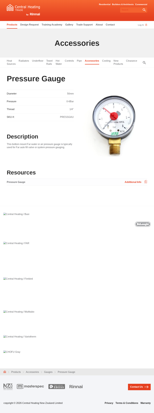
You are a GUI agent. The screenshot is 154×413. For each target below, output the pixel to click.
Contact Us (136, 387)
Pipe (79, 61)
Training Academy (52, 24)
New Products (118, 62)
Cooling (106, 61)
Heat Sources (11, 62)
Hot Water (59, 62)
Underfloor (37, 61)
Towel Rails (49, 62)
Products (12, 24)
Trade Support (84, 24)
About (99, 24)
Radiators (24, 61)
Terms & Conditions (127, 403)
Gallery (69, 24)
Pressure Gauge (16, 182)
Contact (110, 24)
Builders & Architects (123, 4)
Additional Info (133, 182)
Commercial (141, 4)
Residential (105, 4)
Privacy (109, 403)
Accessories (92, 61)
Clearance (131, 61)
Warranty (145, 403)
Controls (69, 61)
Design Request (29, 24)
